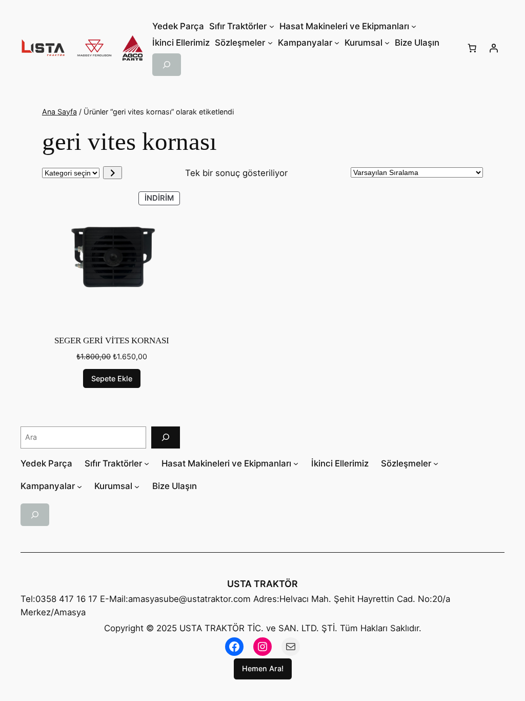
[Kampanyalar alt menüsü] (79, 486)
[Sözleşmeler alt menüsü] (435, 463)
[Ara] (165, 437)
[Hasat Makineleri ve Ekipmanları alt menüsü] (295, 463)
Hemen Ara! (263, 668)
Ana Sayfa (59, 111)
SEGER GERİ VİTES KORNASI (111, 340)
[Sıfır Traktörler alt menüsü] (146, 463)
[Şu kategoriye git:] (112, 172)
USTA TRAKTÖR (262, 583)
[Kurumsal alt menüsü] (136, 486)
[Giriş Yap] (493, 48)
